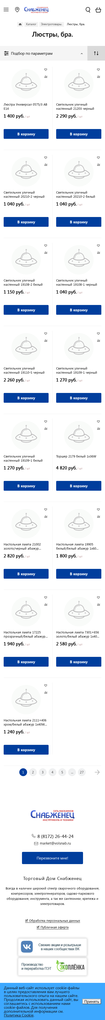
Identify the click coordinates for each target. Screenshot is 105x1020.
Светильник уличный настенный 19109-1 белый (23, 458)
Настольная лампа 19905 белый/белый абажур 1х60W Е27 (77, 546)
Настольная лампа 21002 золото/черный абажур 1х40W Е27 (22, 546)
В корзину (26, 133)
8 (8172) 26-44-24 (55, 836)
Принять (91, 1001)
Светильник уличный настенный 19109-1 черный (76, 370)
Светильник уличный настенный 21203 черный (75, 106)
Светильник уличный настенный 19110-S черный (24, 370)
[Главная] (20, 24)
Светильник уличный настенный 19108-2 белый (23, 282)
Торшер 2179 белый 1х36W (76, 456)
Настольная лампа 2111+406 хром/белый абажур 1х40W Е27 (25, 722)
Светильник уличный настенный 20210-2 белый (75, 194)
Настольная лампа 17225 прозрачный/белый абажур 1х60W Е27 (24, 634)
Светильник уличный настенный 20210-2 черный (24, 194)
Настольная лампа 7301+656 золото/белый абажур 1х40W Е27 (78, 634)
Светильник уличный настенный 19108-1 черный (76, 282)
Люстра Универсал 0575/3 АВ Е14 (25, 106)
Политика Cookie (18, 1015)
